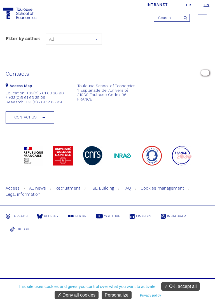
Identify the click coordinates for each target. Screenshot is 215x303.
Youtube (112, 216)
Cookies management (162, 188)
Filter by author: (23, 38)
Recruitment (67, 188)
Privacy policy (150, 295)
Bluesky (51, 216)
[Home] (20, 14)
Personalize (116, 295)
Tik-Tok (22, 229)
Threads (19, 216)
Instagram (176, 216)
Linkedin (143, 216)
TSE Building (102, 188)
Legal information (23, 194)
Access (13, 188)
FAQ (127, 188)
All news (37, 188)
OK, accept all (182, 286)
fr (188, 5)
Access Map (20, 85)
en (206, 5)
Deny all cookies (78, 295)
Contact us (25, 117)
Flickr (81, 216)
